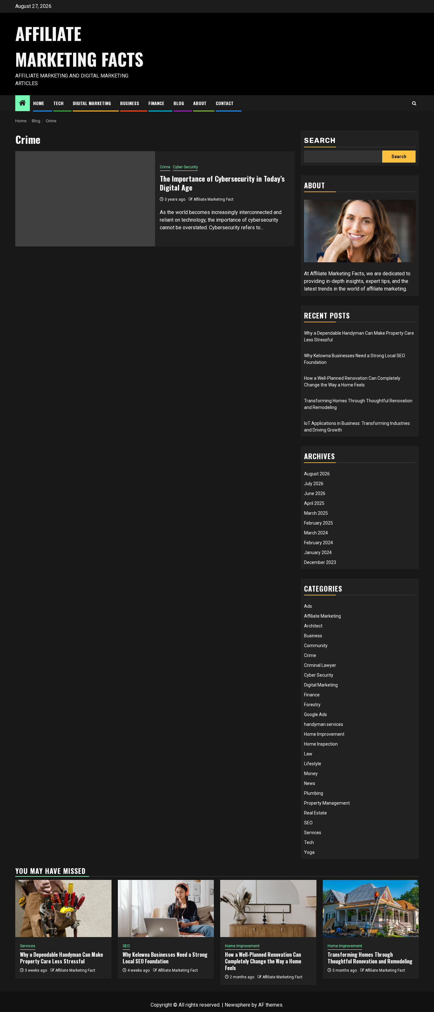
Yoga (309, 852)
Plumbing (313, 793)
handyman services (323, 724)
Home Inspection (321, 744)
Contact (225, 103)
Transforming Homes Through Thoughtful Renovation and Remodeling (370, 958)
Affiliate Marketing (322, 616)
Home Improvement (324, 734)
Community (316, 645)
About (200, 103)
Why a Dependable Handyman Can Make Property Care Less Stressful (61, 958)
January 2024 (318, 552)
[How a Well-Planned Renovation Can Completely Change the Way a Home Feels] (268, 908)
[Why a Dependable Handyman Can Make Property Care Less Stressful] (63, 908)
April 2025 (314, 503)
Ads (308, 606)
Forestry (312, 704)
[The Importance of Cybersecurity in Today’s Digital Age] (85, 198)
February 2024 (318, 542)
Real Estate (315, 812)
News (309, 783)
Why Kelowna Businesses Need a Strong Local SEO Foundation (165, 958)
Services (312, 832)
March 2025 (316, 513)
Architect (313, 625)
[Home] (22, 103)
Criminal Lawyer (320, 665)
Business (129, 103)
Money (311, 773)
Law (308, 753)
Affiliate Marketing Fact (213, 199)
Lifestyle (312, 763)
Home (38, 103)
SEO (308, 822)
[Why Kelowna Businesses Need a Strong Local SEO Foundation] (166, 908)
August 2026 (317, 473)
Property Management (327, 803)
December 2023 (320, 562)
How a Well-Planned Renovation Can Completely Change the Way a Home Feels (263, 961)
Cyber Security (185, 167)
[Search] (414, 103)
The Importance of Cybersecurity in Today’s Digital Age (222, 183)
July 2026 (313, 483)
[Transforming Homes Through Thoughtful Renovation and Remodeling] (371, 908)
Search (320, 140)
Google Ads (315, 714)
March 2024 (316, 532)
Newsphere (237, 1005)
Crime (165, 167)
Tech (58, 103)
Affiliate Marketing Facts (79, 46)
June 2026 (314, 493)
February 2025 (318, 523)
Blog (178, 103)
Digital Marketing (92, 103)
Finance (156, 103)
